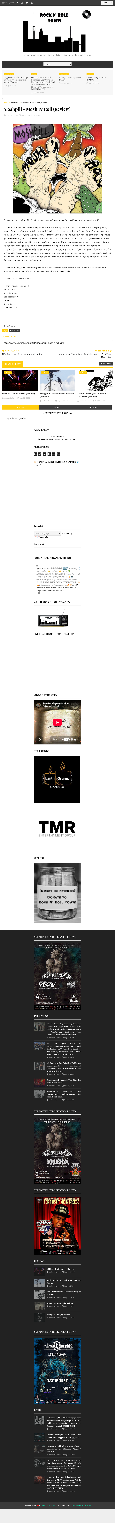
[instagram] (22, 3)
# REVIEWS (14, 331)
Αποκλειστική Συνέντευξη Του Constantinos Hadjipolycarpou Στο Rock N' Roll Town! (64, 1094)
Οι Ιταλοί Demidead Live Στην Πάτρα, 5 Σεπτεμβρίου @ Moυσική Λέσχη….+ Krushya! (64, 1449)
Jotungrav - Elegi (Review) (58, 1314)
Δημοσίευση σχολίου (16, 418)
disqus (57, 407)
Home (6, 103)
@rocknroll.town (43, 568)
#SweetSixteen (56, 588)
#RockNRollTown (43, 588)
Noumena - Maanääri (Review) (60, 1303)
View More (107, 364)
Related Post (12, 364)
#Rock (65, 588)
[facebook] (17, 3)
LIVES (34, 74)
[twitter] (27, 3)
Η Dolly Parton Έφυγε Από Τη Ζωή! (70, 78)
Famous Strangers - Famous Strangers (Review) (91, 395)
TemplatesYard (49, 1505)
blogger (20, 407)
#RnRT (75, 585)
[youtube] (32, 3)
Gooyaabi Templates (81, 1505)
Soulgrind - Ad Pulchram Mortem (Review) (57, 395)
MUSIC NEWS (8, 74)
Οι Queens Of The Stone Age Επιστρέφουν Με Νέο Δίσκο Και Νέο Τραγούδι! (16, 80)
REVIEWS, (37, 115)
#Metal (71, 588)
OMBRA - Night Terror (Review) (97, 78)
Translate (43, 537)
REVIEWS (90, 74)
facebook (93, 407)
